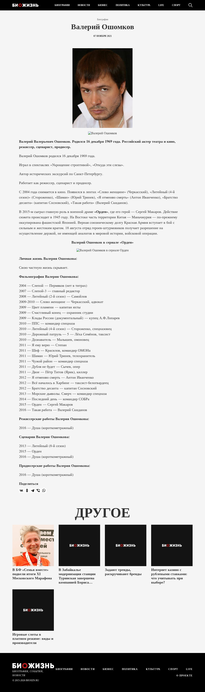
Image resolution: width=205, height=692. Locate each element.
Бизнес (103, 5)
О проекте (184, 675)
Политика (123, 5)
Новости (84, 5)
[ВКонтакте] (21, 490)
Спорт (176, 5)
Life (161, 5)
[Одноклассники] (27, 490)
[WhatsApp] (43, 490)
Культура (144, 5)
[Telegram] (32, 490)
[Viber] (38, 490)
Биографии (62, 5)
